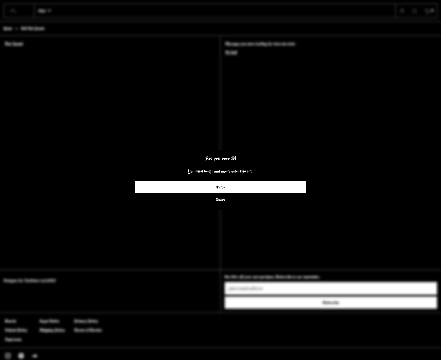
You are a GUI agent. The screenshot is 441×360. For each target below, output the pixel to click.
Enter (220, 187)
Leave (220, 199)
